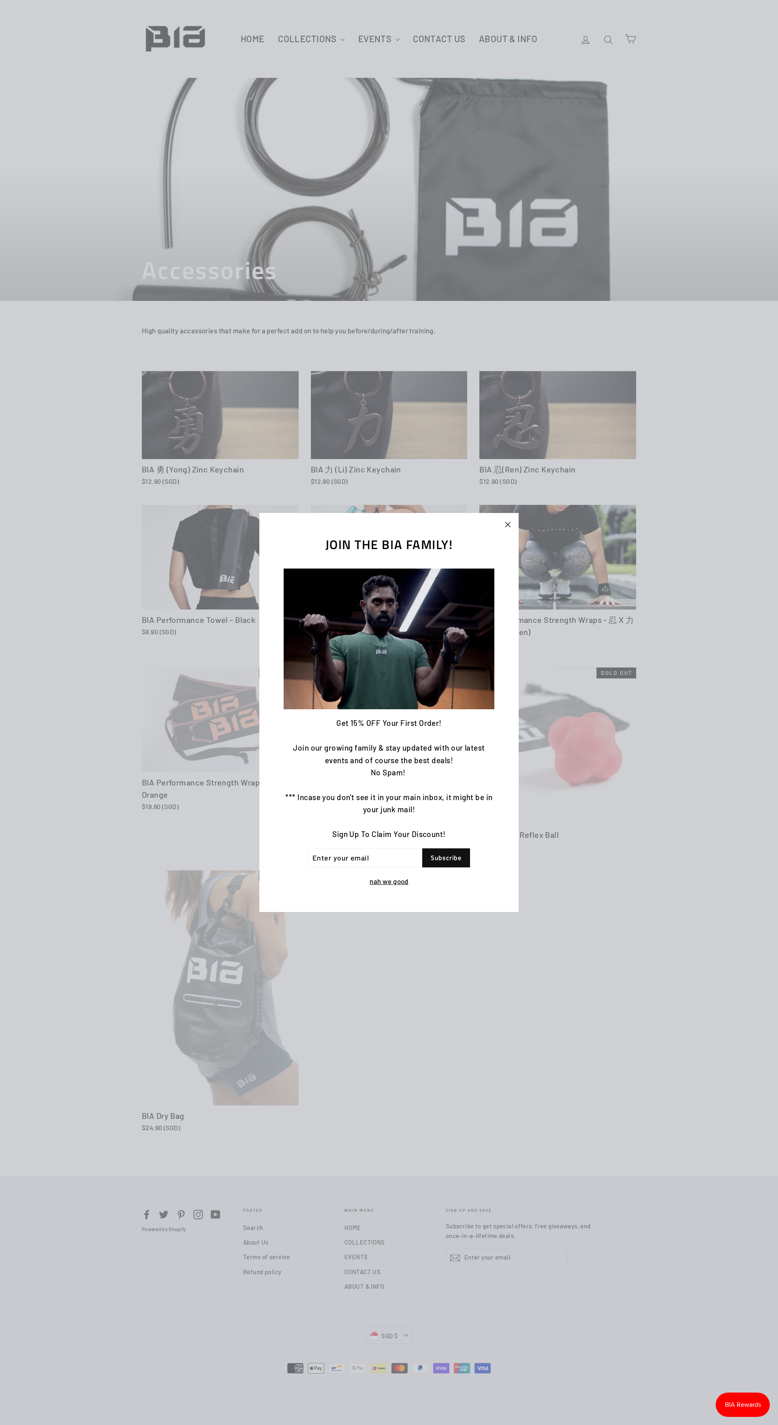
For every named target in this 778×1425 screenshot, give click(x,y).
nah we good (389, 881)
